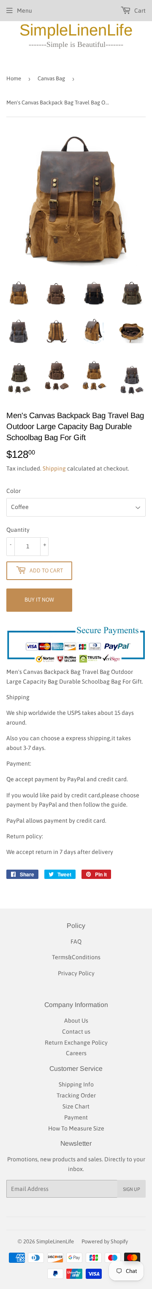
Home (13, 78)
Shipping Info (76, 1084)
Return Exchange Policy (76, 1042)
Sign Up (131, 1189)
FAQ (76, 941)
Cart (139, 10)
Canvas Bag (51, 78)
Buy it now (39, 599)
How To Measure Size (76, 1128)
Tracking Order (76, 1095)
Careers (76, 1053)
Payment (76, 1117)
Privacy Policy (76, 973)
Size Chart (76, 1106)
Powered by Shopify (104, 1241)
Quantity (18, 529)
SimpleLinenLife (76, 30)
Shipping (54, 468)
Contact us (76, 1031)
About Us (76, 1020)
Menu (24, 10)
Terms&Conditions (76, 957)
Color (13, 490)
